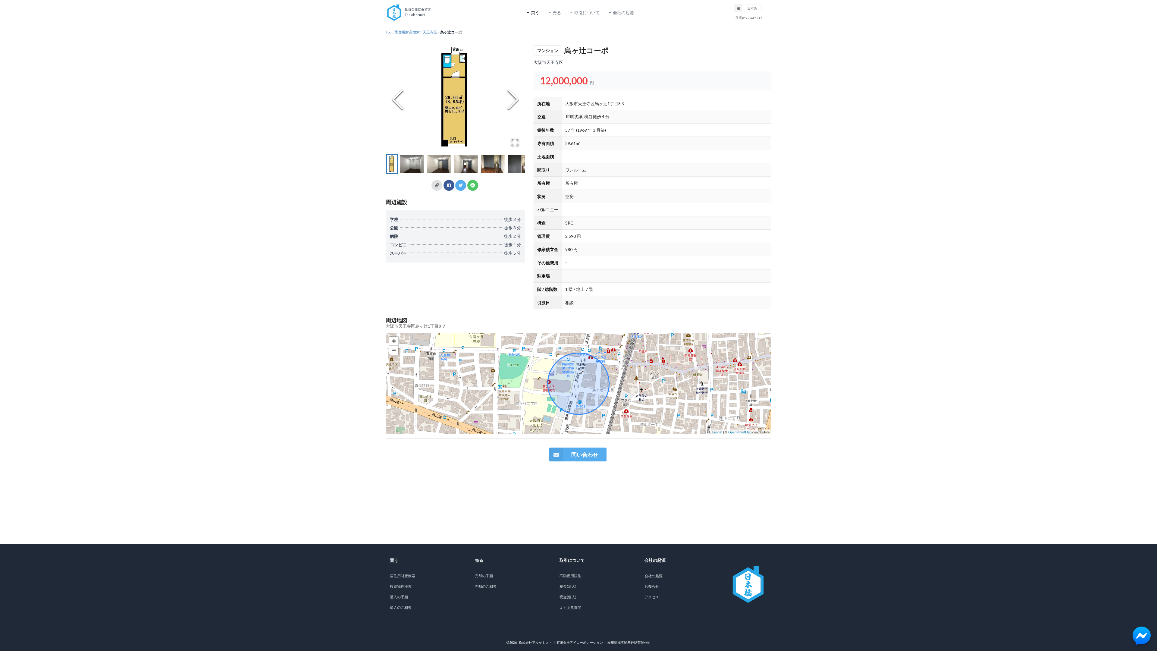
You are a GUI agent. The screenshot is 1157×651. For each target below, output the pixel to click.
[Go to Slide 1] (392, 164)
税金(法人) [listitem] (568, 586)
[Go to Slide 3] (439, 164)
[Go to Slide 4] (466, 164)
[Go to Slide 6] (520, 164)
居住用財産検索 (407, 32)
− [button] (394, 350)
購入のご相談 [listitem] (401, 607)
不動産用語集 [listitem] (570, 576)
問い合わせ (584, 454)
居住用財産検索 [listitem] (402, 576)
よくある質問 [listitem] (570, 607)
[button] (455, 99)
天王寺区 (430, 32)
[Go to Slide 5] (493, 164)
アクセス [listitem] (651, 597)
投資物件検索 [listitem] (401, 586)
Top (388, 32)
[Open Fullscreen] (515, 142)
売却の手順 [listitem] (484, 576)
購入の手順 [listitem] (399, 597)
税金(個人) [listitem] (568, 597)
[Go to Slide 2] (412, 164)
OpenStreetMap (739, 431)
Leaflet (717, 431)
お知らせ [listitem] (651, 586)
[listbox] (748, 8)
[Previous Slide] (398, 99)
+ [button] (394, 341)
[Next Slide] (513, 99)
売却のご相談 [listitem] (486, 586)
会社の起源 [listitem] (653, 576)
